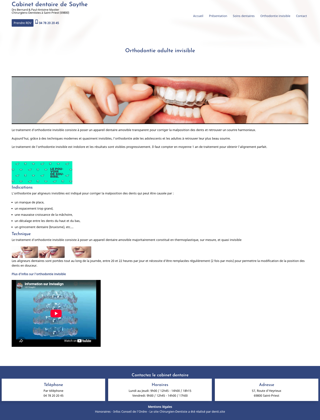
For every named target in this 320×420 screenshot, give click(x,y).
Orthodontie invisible (275, 16)
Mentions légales (160, 407)
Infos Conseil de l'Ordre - (131, 411)
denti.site (218, 411)
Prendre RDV (23, 23)
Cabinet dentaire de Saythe (50, 5)
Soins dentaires (244, 16)
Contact (301, 16)
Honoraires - (104, 411)
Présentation (218, 16)
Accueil (198, 16)
